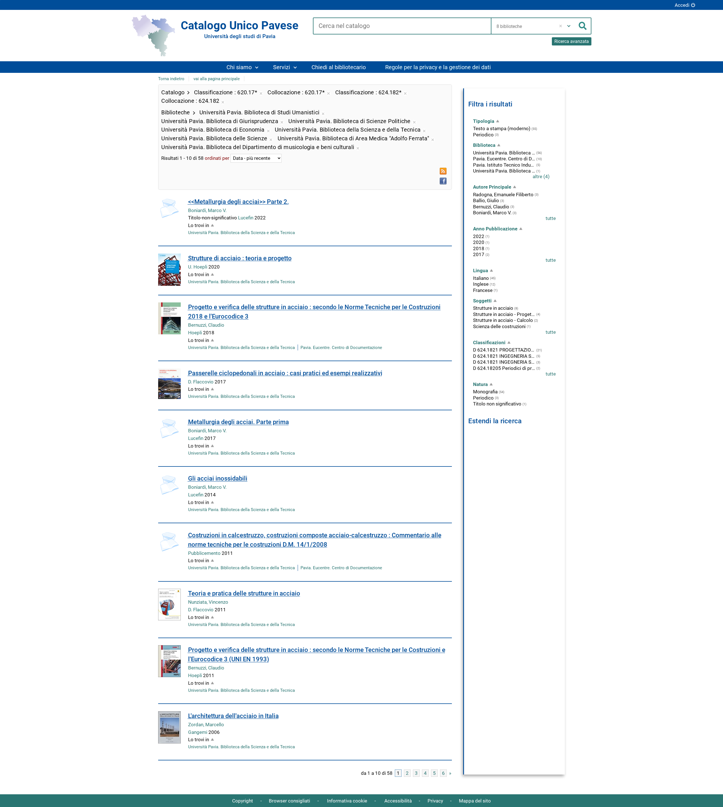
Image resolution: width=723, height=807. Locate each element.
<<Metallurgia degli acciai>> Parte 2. (238, 201)
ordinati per (217, 158)
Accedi (682, 5)
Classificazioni (489, 342)
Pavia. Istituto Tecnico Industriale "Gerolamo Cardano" (504, 165)
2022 (478, 236)
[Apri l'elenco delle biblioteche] (568, 26)
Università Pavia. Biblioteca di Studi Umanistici (504, 171)
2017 (478, 254)
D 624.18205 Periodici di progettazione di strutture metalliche (504, 368)
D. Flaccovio (201, 382)
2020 (478, 242)
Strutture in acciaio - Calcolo (503, 320)
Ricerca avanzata (571, 41)
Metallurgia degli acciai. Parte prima (238, 422)
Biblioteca (484, 145)
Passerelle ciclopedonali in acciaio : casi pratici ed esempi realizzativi (285, 373)
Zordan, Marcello (206, 724)
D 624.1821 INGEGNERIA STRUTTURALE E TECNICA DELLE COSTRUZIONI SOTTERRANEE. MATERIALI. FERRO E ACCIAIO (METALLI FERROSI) (504, 356)
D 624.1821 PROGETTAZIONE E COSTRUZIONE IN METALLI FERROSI (504, 350)
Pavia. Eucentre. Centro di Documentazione (341, 347)
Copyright (242, 801)
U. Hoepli (198, 267)
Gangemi (198, 732)
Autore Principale (492, 187)
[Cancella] (560, 26)
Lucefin (246, 218)
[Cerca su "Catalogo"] (402, 26)
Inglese (481, 284)
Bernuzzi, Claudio (206, 325)
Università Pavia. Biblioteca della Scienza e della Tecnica (241, 232)
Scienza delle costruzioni (499, 326)
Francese (483, 290)
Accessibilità (398, 801)
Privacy (435, 801)
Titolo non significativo (497, 404)
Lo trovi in (198, 225)
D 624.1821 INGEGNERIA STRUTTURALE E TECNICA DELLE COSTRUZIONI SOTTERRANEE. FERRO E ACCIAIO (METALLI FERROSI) (504, 362)
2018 (478, 248)
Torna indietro (171, 78)
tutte (551, 218)
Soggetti (482, 301)
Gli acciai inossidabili (217, 478)
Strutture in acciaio (493, 308)
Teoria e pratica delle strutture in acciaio (244, 593)
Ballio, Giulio (486, 200)
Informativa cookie (347, 801)
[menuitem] (242, 67)
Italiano (481, 278)
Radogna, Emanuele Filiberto (503, 194)
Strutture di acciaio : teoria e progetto (240, 258)
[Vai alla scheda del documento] (169, 208)
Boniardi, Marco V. (207, 210)
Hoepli (195, 332)
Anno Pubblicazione (495, 229)
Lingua (480, 270)
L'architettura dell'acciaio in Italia (233, 715)
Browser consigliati (289, 801)
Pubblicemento (205, 553)
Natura (480, 384)
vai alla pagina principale (216, 78)
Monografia (485, 391)
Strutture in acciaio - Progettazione (504, 314)
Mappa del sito (475, 801)
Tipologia (483, 121)
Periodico (483, 135)
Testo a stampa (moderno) (501, 128)
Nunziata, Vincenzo (208, 602)
